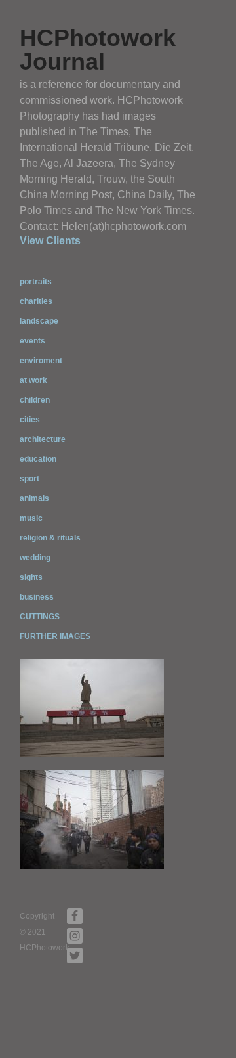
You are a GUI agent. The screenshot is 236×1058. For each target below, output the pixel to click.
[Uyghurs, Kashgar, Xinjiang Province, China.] (92, 707)
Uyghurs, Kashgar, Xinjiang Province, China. (94, 738)
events (32, 341)
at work (33, 380)
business (37, 597)
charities (36, 301)
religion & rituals (50, 538)
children (35, 400)
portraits (36, 282)
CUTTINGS (40, 617)
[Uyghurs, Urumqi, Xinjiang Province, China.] (92, 819)
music (31, 518)
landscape (39, 321)
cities (30, 420)
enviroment (41, 360)
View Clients (50, 240)
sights (31, 577)
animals (34, 498)
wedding (35, 558)
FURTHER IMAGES (55, 636)
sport (29, 479)
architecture (43, 439)
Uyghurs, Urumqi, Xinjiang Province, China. (92, 850)
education (38, 459)
